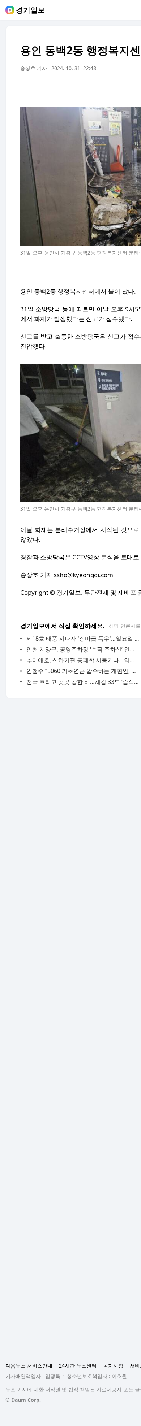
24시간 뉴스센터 (78, 1365)
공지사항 (113, 1365)
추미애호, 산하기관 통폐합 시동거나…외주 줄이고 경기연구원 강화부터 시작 (83, 660)
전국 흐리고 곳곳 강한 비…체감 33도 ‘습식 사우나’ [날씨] (83, 682)
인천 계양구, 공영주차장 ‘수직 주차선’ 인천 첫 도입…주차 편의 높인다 (83, 649)
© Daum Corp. (23, 1400)
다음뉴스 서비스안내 (28, 1365)
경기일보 (30, 10)
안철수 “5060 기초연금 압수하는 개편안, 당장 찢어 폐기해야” (83, 671)
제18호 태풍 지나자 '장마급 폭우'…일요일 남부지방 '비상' (83, 638)
